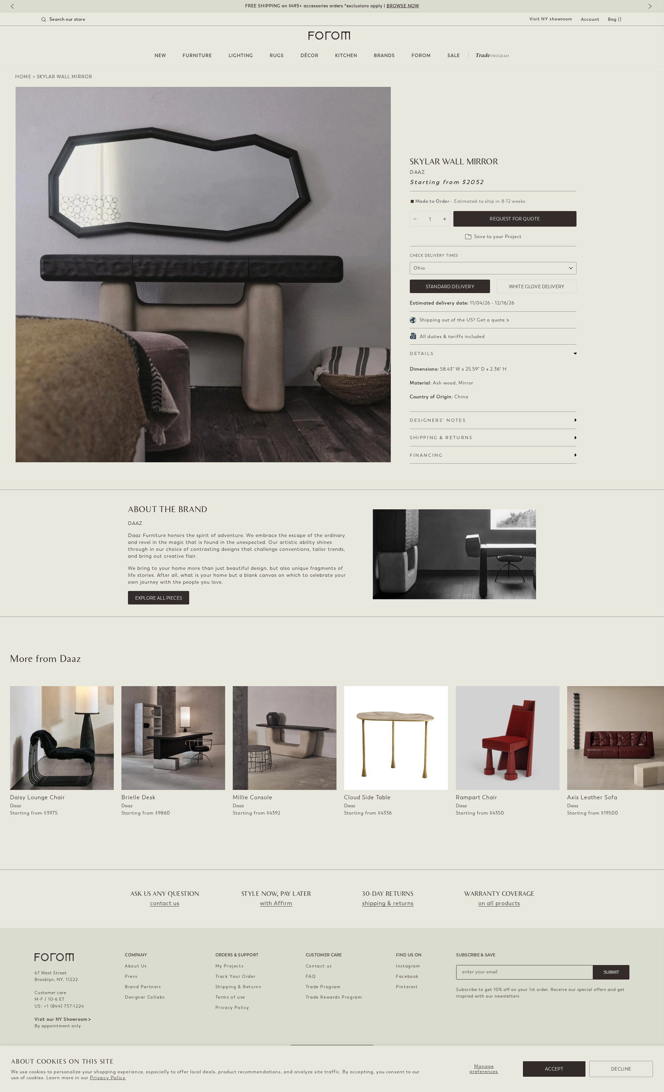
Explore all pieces (158, 598)
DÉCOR (310, 55)
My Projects (229, 966)
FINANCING (426, 455)
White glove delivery (536, 286)
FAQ (311, 976)
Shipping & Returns (238, 986)
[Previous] (15, 7)
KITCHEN (346, 55)
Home (23, 76)
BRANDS (384, 55)
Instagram (408, 966)
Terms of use (230, 997)
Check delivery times (434, 255)
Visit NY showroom (550, 19)
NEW (160, 55)
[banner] (332, 6)
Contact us (319, 966)
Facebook (407, 976)
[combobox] (72, 19)
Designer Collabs (145, 997)
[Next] (648, 7)
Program (492, 54)
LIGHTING (241, 55)
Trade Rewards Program (334, 997)
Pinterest (407, 986)
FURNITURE (197, 55)
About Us (136, 966)
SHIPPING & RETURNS (441, 437)
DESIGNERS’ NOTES (438, 420)
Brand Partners (143, 986)
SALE (454, 55)
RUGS (277, 55)
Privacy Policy (108, 1077)
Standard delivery (450, 286)
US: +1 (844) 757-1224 (59, 1006)
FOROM (421, 55)
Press (131, 976)
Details (422, 353)
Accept (554, 1069)
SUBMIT (611, 972)
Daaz (417, 172)
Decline (621, 1069)
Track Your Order (235, 976)
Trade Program (323, 986)
